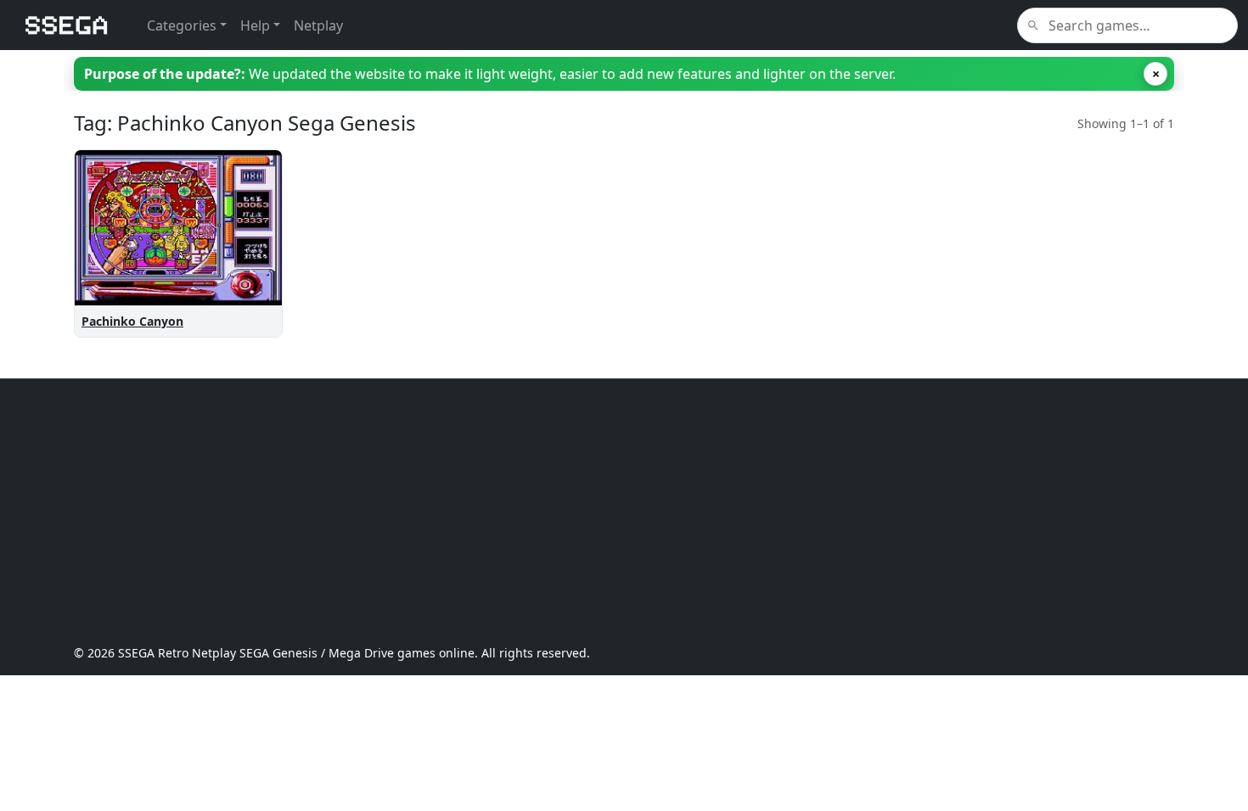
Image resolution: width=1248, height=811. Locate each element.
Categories (181, 25)
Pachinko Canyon (132, 321)
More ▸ (247, 192)
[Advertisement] (583, 511)
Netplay (318, 25)
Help (255, 25)
